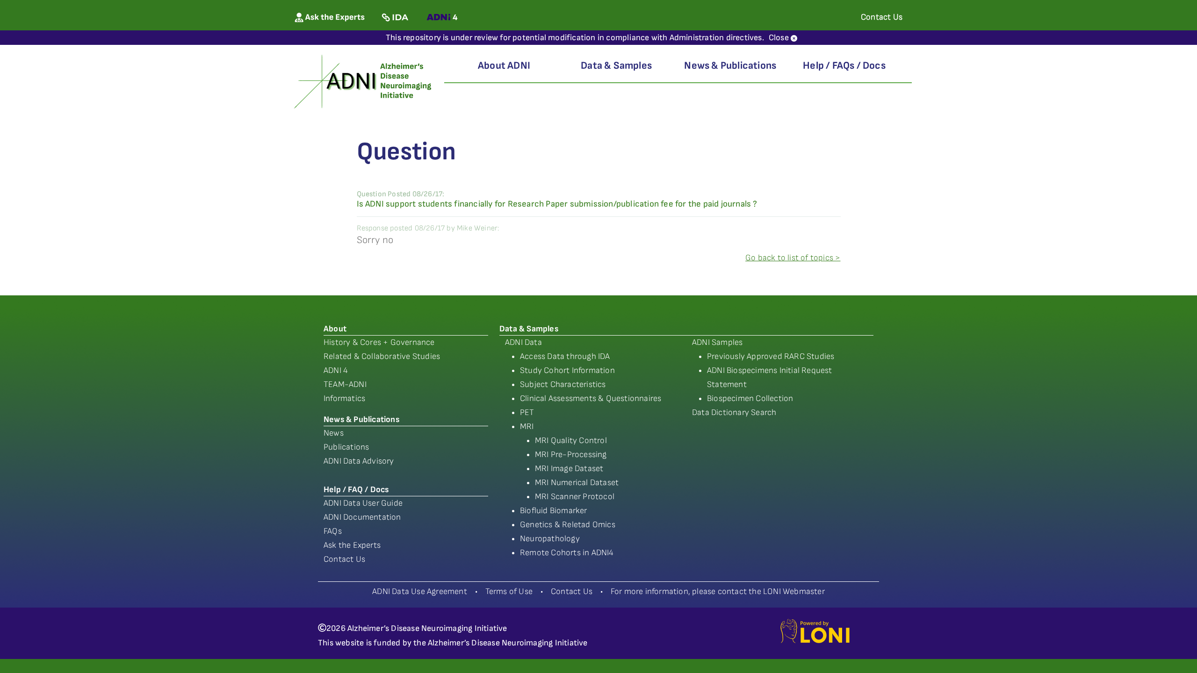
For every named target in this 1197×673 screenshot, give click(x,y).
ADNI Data (523, 342)
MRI (527, 426)
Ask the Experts (352, 545)
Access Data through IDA (565, 356)
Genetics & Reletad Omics (567, 525)
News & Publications (730, 65)
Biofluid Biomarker (553, 510)
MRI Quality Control (571, 440)
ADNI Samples (717, 342)
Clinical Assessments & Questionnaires (590, 398)
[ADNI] (364, 81)
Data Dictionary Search (734, 412)
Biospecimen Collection (750, 398)
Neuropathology (550, 539)
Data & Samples (616, 65)
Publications (346, 447)
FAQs (333, 531)
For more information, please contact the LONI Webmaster (718, 591)
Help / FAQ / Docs (356, 489)
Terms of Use (509, 591)
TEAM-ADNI (345, 384)
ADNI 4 (336, 370)
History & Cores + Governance (379, 342)
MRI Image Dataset (569, 468)
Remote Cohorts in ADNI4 (567, 553)
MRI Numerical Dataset (577, 482)
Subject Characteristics (563, 384)
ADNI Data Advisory (359, 461)
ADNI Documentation (362, 517)
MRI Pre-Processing (571, 454)
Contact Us (344, 559)
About (335, 329)
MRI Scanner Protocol (574, 496)
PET (527, 412)
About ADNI (504, 65)
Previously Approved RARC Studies (770, 356)
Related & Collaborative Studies (382, 356)
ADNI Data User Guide (363, 503)
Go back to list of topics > (792, 258)
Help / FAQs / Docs (844, 65)
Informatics (344, 398)
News (334, 433)
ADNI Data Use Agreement (419, 591)
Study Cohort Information (567, 370)
